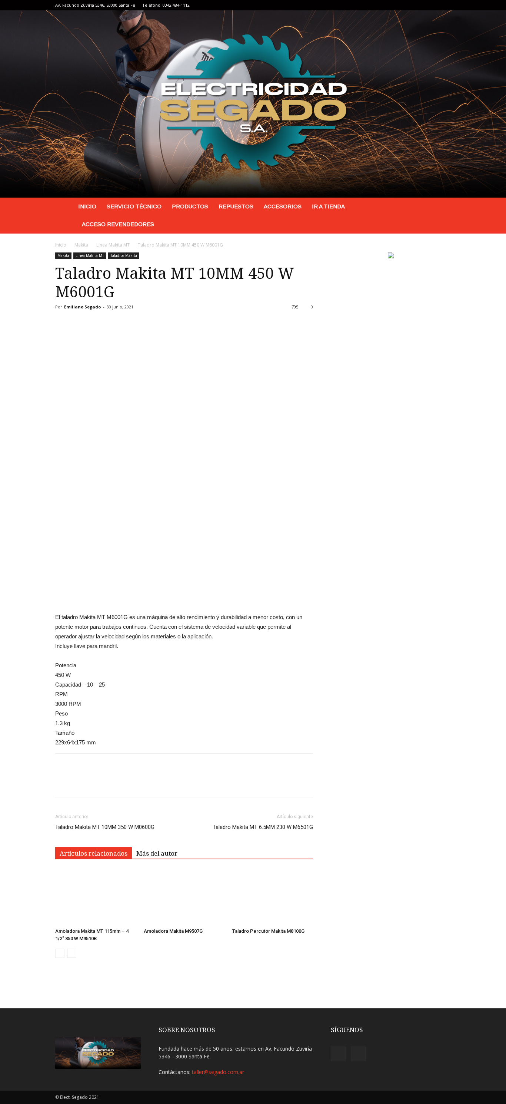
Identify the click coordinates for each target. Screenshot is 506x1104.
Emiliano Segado (82, 307)
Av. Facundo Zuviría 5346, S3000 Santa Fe (95, 5)
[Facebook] (433, 5)
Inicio (87, 206)
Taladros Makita (123, 255)
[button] (442, 207)
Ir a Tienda (328, 206)
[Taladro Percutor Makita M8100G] (272, 897)
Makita (81, 245)
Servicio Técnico (134, 206)
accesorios (283, 206)
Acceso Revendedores (118, 224)
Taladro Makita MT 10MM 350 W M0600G (104, 827)
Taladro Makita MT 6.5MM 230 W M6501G (263, 827)
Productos (190, 206)
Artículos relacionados (93, 853)
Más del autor (156, 853)
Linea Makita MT (113, 245)
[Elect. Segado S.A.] (253, 104)
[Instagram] (445, 5)
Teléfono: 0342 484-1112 (166, 5)
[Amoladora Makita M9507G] (184, 897)
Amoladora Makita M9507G (173, 931)
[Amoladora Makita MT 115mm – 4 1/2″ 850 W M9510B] (95, 897)
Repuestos (236, 206)
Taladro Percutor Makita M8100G (268, 931)
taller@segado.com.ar (218, 1071)
